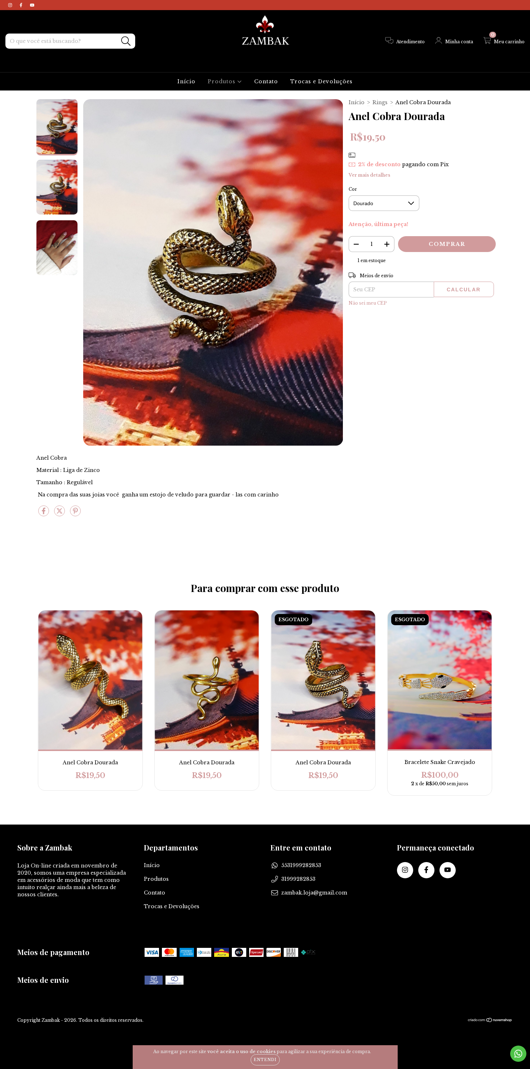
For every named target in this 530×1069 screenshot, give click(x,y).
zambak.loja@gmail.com (314, 892)
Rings (380, 102)
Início (186, 81)
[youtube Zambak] (32, 5)
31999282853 (298, 879)
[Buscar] (126, 41)
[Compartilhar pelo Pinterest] (75, 514)
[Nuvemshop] (490, 1021)
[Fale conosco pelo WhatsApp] (518, 1054)
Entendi (265, 1059)
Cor (353, 189)
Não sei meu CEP (368, 303)
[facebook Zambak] (21, 5)
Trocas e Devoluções (321, 81)
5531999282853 (301, 865)
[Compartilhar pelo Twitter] (60, 514)
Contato (266, 81)
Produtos (222, 81)
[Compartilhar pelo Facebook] (44, 514)
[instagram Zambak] (10, 5)
